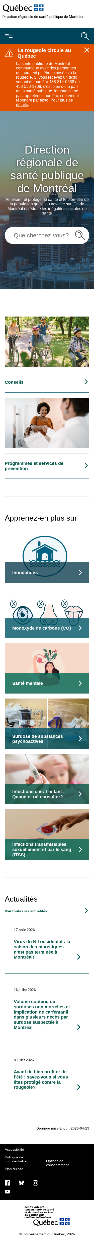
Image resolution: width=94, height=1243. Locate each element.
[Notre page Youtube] (7, 1191)
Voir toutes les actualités (26, 911)
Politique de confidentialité (16, 1159)
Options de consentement (57, 1163)
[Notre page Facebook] (7, 1183)
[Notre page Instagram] (35, 1183)
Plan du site (14, 1169)
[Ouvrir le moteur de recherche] (85, 36)
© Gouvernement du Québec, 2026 (47, 1234)
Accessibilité (14, 1149)
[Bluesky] (21, 1183)
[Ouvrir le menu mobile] (9, 36)
